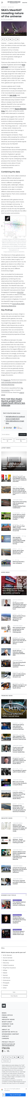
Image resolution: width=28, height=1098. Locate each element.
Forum (4, 1017)
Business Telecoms (8, 712)
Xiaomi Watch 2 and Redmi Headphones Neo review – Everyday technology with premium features (19, 855)
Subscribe (23, 434)
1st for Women (7, 955)
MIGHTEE (20, 292)
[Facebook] (3, 1057)
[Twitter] (6, 39)
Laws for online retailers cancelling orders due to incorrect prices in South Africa (19, 795)
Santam (5, 975)
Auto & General (7, 957)
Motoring (16, 524)
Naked (5, 973)
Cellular (15, 475)
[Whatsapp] (10, 1057)
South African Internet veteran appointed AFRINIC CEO (19, 653)
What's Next (7, 1022)
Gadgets (4, 462)
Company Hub (7, 1024)
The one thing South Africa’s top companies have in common (19, 665)
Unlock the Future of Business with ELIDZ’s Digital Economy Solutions (20, 870)
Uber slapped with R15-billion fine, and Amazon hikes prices (19, 737)
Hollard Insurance (8, 965)
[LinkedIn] (10, 39)
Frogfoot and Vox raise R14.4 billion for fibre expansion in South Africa (19, 761)
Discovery (6, 963)
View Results (14, 996)
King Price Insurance (9, 968)
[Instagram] (22, 1057)
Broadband (16, 757)
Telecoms (15, 672)
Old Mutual (6, 978)
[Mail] (17, 39)
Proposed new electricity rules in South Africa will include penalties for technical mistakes (19, 808)
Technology (16, 649)
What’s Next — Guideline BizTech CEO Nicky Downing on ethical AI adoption (19, 920)
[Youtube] (18, 1057)
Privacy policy (8, 1042)
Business (15, 723)
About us (6, 1029)
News (4, 1013)
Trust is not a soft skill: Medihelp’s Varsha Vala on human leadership (18, 750)
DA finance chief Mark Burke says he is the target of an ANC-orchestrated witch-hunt (19, 606)
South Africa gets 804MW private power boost (18, 552)
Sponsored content (10, 1034)
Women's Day (17, 900)
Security (5, 584)
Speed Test (6, 1026)
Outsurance (6, 980)
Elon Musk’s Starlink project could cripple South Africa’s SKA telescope (13, 402)
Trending (15, 734)
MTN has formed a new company (18, 562)
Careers (5, 1038)
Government (16, 513)
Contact (5, 1036)
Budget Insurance (8, 960)
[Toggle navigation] (2, 2)
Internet (15, 637)
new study (13, 95)
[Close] (26, 1089)
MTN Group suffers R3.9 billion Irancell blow (12, 715)
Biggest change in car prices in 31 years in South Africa (20, 686)
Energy (15, 486)
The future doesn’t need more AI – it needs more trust (18, 933)
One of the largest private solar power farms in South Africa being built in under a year (20, 491)
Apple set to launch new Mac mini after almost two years (13, 466)
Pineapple (6, 983)
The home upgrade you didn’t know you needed (19, 882)
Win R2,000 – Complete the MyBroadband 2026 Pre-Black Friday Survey (19, 540)
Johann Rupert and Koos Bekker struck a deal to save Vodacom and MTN (20, 479)
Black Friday (17, 536)
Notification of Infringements (8, 1044)
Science (3, 7)
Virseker (5, 985)
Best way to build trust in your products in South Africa (20, 783)
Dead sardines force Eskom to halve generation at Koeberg (19, 618)
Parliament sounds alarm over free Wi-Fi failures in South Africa (19, 641)
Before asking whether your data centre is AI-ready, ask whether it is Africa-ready (20, 828)
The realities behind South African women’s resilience (19, 903)
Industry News (17, 499)
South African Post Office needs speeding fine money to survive (19, 528)
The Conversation (8, 19)
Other (5, 988)
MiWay (5, 970)
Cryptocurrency (18, 599)
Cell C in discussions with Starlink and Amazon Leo (19, 675)
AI (13, 560)
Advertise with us (9, 1032)
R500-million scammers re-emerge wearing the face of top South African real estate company (13, 589)
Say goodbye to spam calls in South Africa (19, 771)
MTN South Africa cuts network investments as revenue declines (18, 727)
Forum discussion (21, 439)
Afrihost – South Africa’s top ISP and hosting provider (19, 841)
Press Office (7, 1015)
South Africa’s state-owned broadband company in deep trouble (19, 517)
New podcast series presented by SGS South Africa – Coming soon (19, 630)
